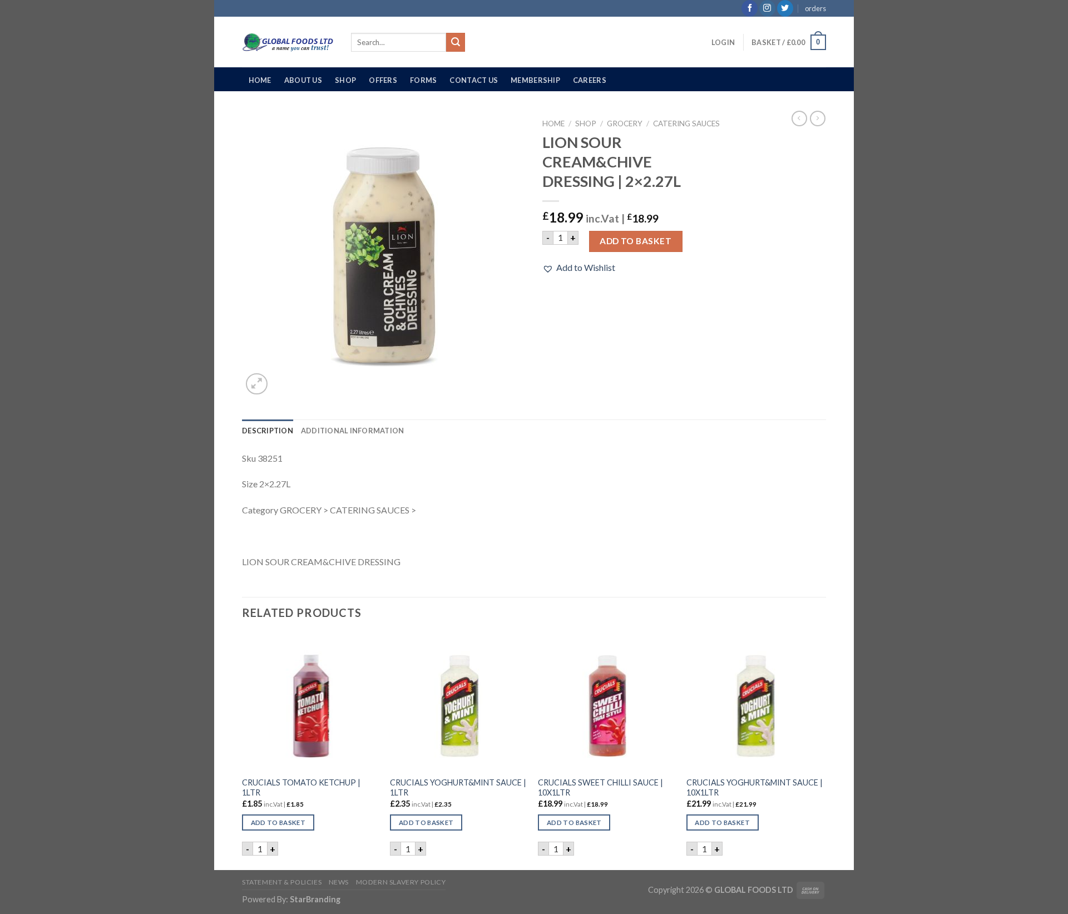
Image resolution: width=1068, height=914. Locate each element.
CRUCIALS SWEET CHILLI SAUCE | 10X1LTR (600, 788)
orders (815, 8)
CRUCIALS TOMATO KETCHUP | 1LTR (301, 788)
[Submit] (455, 42)
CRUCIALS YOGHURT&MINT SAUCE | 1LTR (458, 788)
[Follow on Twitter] (785, 8)
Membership (535, 80)
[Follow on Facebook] (749, 8)
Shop (345, 80)
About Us (303, 80)
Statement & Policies (282, 882)
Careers (589, 80)
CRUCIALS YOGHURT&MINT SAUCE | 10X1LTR (754, 788)
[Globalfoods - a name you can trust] (288, 42)
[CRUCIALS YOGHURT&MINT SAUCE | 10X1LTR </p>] (755, 701)
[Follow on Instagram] (767, 8)
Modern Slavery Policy (401, 882)
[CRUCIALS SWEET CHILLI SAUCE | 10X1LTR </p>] (606, 701)
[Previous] (242, 750)
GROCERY (624, 123)
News (339, 882)
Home (260, 80)
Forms (423, 80)
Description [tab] (267, 430)
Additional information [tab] (352, 430)
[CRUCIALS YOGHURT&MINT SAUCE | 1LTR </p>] (458, 701)
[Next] (822, 750)
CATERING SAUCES (686, 123)
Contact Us (473, 80)
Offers (383, 80)
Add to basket (635, 241)
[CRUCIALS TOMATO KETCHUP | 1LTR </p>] (310, 701)
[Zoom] (257, 384)
